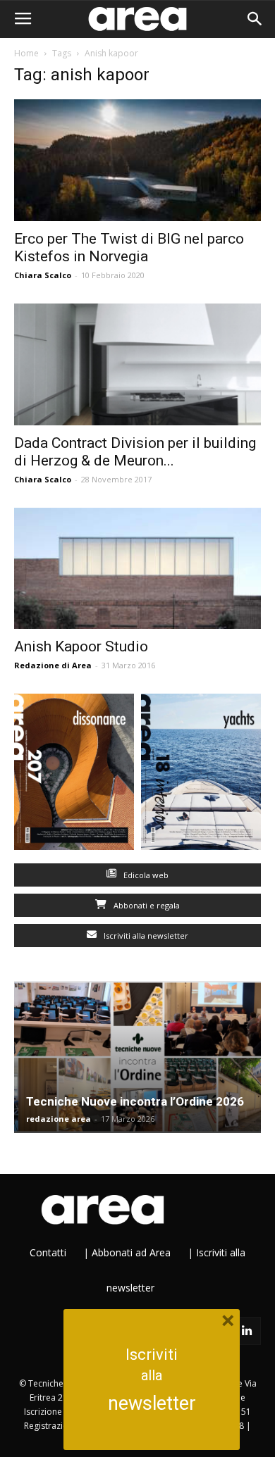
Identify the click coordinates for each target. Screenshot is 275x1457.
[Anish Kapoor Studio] (137, 569)
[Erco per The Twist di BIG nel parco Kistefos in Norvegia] (137, 160)
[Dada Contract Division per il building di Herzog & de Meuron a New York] (137, 364)
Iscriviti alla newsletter (145, 935)
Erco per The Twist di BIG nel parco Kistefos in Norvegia (129, 247)
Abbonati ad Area (131, 1252)
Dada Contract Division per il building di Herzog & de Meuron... (135, 451)
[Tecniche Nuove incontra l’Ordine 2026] (137, 1057)
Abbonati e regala (145, 905)
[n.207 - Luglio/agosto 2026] (74, 775)
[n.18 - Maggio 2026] (201, 775)
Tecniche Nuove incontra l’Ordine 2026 (135, 1101)
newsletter (152, 1403)
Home (26, 53)
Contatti (48, 1252)
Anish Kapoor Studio (81, 646)
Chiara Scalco (42, 275)
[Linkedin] (247, 1331)
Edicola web (145, 875)
